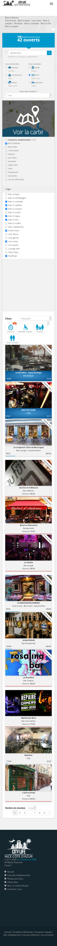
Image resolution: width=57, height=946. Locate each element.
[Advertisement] (23, 290)
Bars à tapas (14, 216)
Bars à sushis (14, 212)
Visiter (37, 67)
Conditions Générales (23, 931)
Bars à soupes (15, 208)
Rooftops (12, 255)
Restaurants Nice (15, 878)
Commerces (16, 75)
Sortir (36, 75)
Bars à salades (15, 205)
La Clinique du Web (27, 859)
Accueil (10, 871)
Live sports (13, 245)
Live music (13, 241)
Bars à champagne (17, 198)
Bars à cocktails (15, 201)
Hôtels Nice (12, 882)
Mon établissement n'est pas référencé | (22, 934)
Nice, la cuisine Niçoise (17, 885)
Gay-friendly (12, 342)
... (30, 812)
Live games (13, 237)
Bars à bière (14, 194)
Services (14, 67)
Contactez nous (14, 889)
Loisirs (14, 82)
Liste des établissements (18, 875)
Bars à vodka (14, 223)
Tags (8, 189)
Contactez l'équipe (43, 931)
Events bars (13, 230)
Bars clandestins (16, 226)
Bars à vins (13, 219)
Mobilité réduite (25, 331)
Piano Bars (13, 252)
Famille (39, 331)
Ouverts (11, 328)
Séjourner (38, 82)
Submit (49, 53)
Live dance (13, 234)
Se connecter (47, 934)
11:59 (22, 140)
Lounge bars (14, 248)
